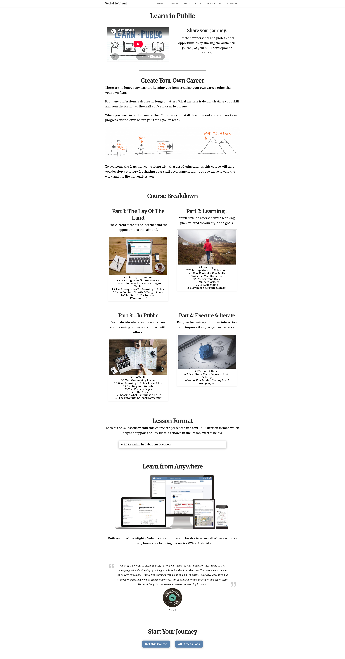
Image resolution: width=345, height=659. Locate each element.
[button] (172, 444)
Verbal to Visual (116, 3)
